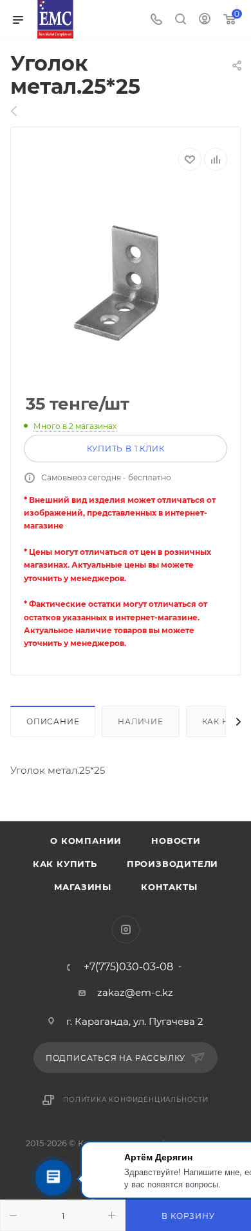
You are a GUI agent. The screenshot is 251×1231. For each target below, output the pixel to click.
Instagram (126, 929)
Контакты (169, 887)
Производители (172, 864)
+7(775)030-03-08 (128, 967)
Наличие (140, 721)
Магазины (82, 887)
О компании (86, 840)
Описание (52, 721)
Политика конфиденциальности (136, 1100)
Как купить (65, 864)
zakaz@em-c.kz (135, 992)
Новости (176, 840)
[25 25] (125, 283)
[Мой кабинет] (204, 20)
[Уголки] (21, 111)
